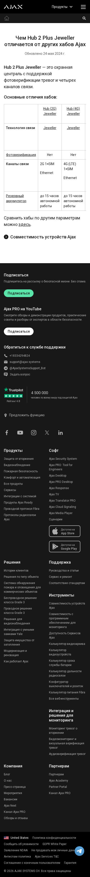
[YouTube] (20, 432)
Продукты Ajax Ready (18, 502)
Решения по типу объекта (21, 576)
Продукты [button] (59, 7)
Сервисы (10, 490)
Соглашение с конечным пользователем (32, 863)
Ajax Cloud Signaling (62, 507)
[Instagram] (33, 432)
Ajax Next (10, 805)
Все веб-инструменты (64, 698)
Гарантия (70, 863)
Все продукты (13, 483)
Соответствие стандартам (67, 583)
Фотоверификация (21, 155)
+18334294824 (20, 355)
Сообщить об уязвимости (21, 844)
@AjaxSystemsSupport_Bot (28, 368)
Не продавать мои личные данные (55, 850)
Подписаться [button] (19, 331)
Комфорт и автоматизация (22, 477)
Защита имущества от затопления (19, 642)
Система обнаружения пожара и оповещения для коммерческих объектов (22, 587)
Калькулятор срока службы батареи (62, 663)
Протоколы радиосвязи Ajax (20, 517)
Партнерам (56, 774)
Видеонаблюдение (17, 465)
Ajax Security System (63, 458)
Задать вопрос (20, 374)
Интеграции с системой (20, 496)
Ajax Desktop (57, 475)
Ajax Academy (58, 780)
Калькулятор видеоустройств (60, 652)
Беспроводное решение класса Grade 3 (20, 600)
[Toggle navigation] (83, 6)
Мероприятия (13, 793)
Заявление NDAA (16, 850)
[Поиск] (84, 18)
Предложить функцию (27, 415)
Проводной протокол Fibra (21, 508)
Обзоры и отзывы (16, 818)
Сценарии (55, 519)
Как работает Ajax (16, 661)
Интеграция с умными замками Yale (19, 632)
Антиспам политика (17, 856)
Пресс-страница (15, 787)
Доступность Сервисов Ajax (65, 635)
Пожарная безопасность (21, 471)
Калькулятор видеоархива (67, 644)
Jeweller (49, 128)
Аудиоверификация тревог (67, 754)
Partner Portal (58, 787)
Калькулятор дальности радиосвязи (65, 673)
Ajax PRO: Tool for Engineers (60, 467)
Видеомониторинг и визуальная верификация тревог (66, 743)
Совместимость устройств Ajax (43, 236)
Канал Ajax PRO (14, 812)
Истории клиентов (16, 570)
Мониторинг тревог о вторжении (63, 730)
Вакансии (10, 799)
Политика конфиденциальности (54, 838)
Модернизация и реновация (15, 653)
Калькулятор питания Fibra (67, 692)
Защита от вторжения (19, 458)
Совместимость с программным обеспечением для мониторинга (62, 620)
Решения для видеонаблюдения (17, 621)
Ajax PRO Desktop (61, 482)
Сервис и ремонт (60, 576)
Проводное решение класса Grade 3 (18, 611)
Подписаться (19, 293)
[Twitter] (47, 432)
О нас (8, 780)
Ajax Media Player (60, 513)
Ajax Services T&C (47, 856)
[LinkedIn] (60, 432)
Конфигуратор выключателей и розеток (66, 684)
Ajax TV (54, 494)
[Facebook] (7, 432)
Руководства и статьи (64, 570)
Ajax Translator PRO (62, 500)
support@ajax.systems (25, 362)
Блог (7, 774)
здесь (24, 224)
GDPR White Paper (54, 844)
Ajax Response (59, 488)
